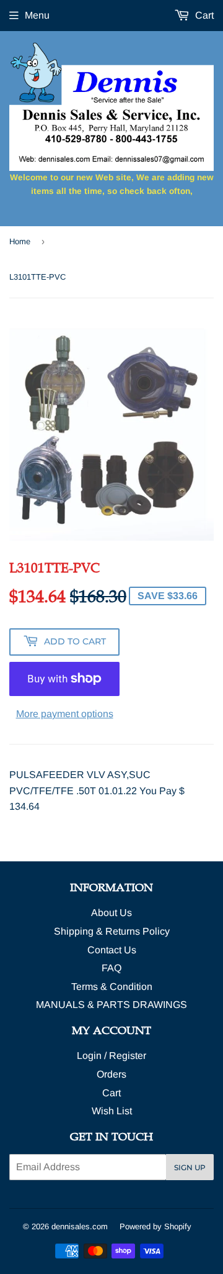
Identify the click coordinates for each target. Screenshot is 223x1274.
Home (19, 241)
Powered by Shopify (155, 1226)
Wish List (112, 1111)
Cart (203, 15)
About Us (111, 912)
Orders (111, 1074)
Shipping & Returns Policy (112, 931)
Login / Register (111, 1055)
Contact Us (111, 950)
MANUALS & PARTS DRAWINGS (111, 1004)
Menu (37, 15)
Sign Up (190, 1167)
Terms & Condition (111, 986)
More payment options (64, 713)
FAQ (111, 968)
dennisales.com (79, 1226)
